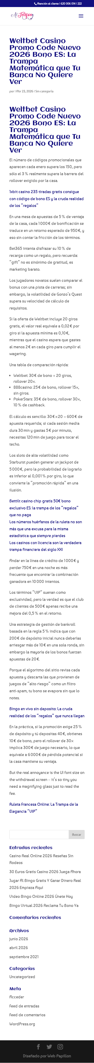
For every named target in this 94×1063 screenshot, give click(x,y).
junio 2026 (18, 938)
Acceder (16, 996)
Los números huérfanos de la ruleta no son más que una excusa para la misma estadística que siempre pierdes (45, 528)
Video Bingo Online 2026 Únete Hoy (41, 896)
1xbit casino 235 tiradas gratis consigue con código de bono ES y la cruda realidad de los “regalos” (46, 198)
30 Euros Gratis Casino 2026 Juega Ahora (45, 871)
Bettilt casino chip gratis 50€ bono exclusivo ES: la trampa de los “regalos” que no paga (43, 507)
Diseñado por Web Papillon (47, 1055)
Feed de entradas (24, 1005)
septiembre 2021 (24, 956)
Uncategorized (22, 976)
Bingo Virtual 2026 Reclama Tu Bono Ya (43, 905)
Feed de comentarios (27, 1014)
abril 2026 (18, 947)
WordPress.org (22, 1023)
